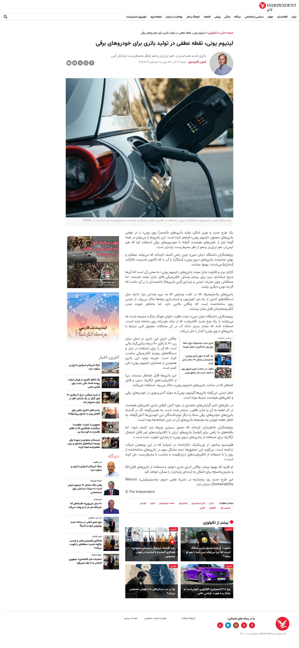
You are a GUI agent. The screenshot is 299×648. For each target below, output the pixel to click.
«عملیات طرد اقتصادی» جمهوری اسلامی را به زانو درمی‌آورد (85, 561)
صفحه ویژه (156, 17)
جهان (270, 17)
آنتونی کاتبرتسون (196, 62)
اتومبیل (143, 503)
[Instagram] (236, 625)
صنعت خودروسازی (166, 503)
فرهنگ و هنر (193, 17)
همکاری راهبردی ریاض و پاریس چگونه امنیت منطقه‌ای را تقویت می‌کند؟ (85, 544)
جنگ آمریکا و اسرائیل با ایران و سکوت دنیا (84, 367)
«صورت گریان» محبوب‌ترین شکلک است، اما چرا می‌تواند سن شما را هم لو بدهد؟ (208, 552)
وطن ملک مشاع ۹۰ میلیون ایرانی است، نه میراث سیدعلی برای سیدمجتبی (85, 488)
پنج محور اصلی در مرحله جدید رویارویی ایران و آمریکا (86, 524)
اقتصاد (207, 17)
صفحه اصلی (226, 33)
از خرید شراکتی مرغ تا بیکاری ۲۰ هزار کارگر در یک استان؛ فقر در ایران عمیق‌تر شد (83, 398)
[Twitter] (80, 63)
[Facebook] (91, 63)
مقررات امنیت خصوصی (155, 618)
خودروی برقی (225, 507)
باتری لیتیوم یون (198, 503)
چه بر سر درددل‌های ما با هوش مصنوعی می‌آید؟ (152, 591)
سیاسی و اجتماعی (254, 17)
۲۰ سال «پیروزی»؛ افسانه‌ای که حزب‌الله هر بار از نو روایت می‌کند (85, 505)
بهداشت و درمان (174, 17)
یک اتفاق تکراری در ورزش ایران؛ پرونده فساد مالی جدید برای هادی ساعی (84, 383)
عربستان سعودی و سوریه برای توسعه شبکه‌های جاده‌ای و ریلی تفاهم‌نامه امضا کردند (84, 443)
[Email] (74, 63)
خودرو (152, 503)
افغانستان (282, 17)
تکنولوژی (212, 33)
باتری (211, 503)
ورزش (217, 17)
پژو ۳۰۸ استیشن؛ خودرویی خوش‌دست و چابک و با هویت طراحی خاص (207, 591)
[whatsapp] (220, 625)
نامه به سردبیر (130, 618)
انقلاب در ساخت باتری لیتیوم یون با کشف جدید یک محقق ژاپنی (197, 371)
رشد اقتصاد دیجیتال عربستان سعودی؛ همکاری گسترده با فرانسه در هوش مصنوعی (153, 552)
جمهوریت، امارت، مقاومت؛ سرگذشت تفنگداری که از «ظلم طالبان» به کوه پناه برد (84, 428)
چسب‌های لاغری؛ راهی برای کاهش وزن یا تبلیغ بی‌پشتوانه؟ (84, 412)
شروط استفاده (188, 618)
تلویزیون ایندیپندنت (136, 17)
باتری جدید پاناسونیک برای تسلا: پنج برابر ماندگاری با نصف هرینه (198, 345)
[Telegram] (228, 625)
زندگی (227, 17)
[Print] (68, 63)
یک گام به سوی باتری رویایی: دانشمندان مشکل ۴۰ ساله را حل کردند (197, 359)
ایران (294, 17)
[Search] (5, 17)
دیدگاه (237, 17)
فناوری (202, 507)
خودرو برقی (183, 503)
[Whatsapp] (86, 63)
